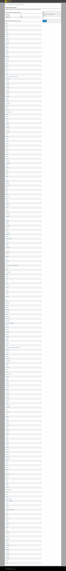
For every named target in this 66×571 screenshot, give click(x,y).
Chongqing (8, 103)
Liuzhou (7, 287)
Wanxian (7, 447)
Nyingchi (7, 338)
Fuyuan (7, 145)
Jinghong (7, 236)
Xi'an (7, 478)
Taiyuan (7, 420)
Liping (7, 283)
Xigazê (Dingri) (8, 489)
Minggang (7, 312)
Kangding (7, 252)
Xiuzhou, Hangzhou (9, 500)
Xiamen (7, 483)
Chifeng (7, 98)
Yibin (7, 516)
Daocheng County (9, 112)
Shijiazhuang (8, 405)
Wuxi (7, 471)
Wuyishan (7, 474)
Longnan (7, 289)
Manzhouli (7, 303)
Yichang (7, 518)
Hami (7, 178)
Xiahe (7, 480)
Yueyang (7, 534)
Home (6, 569)
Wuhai (7, 460)
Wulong (7, 467)
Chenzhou (7, 96)
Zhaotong (7, 551)
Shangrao (7, 385)
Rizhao (7, 371)
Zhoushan (7, 558)
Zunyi (7, 562)
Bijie (6, 69)
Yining (7, 527)
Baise (7, 45)
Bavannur (7, 56)
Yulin (7, 536)
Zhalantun (7, 543)
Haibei (7, 172)
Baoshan (7, 52)
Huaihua (7, 212)
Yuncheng (7, 538)
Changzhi (7, 85)
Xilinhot (7, 491)
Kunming (7, 260)
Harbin (7, 187)
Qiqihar (7, 365)
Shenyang (7, 396)
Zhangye (7, 547)
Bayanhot (7, 58)
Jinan (7, 229)
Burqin (7, 74)
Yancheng (7, 507)
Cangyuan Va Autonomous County (12, 76)
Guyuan (7, 169)
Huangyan (7, 216)
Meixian (7, 305)
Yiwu (7, 529)
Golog (7, 158)
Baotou (7, 54)
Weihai (7, 451)
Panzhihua (8, 343)
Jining (7, 240)
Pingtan (7, 345)
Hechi (7, 189)
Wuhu (7, 465)
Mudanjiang (8, 316)
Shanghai (7, 383)
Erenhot (7, 136)
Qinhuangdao (8, 360)
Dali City (7, 105)
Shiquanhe (8, 407)
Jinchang (7, 232)
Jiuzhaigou (8, 247)
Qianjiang (7, 349)
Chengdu (7, 94)
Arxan (7, 38)
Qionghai (7, 363)
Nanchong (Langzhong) (10, 323)
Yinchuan (7, 523)
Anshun (7, 36)
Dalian (7, 107)
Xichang (7, 487)
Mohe (7, 314)
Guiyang (7, 167)
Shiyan (7, 409)
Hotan (7, 207)
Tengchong (8, 425)
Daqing (7, 114)
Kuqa (7, 263)
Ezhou (7, 138)
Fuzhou (7, 149)
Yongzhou (7, 531)
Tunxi (7, 436)
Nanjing (7, 325)
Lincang (7, 276)
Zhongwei (7, 556)
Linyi (6, 280)
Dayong (7, 118)
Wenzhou (7, 456)
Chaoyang (7, 89)
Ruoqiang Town (8, 374)
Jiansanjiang (8, 225)
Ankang (7, 29)
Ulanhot (7, 440)
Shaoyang (7, 394)
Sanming (7, 376)
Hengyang (7, 196)
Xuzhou (7, 503)
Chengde (7, 92)
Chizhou (7, 101)
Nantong (7, 329)
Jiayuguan (7, 227)
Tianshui (7, 429)
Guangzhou (8, 163)
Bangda (7, 49)
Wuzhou (7, 476)
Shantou (7, 389)
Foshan (7, 141)
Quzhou (7, 369)
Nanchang (7, 318)
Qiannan (7, 352)
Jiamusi (7, 223)
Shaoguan (7, 391)
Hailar (7, 176)
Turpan (7, 438)
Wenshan (7, 454)
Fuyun (7, 147)
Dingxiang (7, 125)
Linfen (7, 278)
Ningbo (7, 334)
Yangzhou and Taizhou (10, 509)
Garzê (7, 154)
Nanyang (7, 331)
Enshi (7, 134)
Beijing (7, 65)
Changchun (8, 78)
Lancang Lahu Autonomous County (12, 265)
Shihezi (7, 403)
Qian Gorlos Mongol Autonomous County (13, 347)
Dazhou (7, 121)
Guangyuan (8, 160)
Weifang (7, 449)
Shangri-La (8, 387)
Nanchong (7, 320)
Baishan (7, 47)
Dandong (7, 109)
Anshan (7, 34)
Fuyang (7, 143)
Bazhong (7, 61)
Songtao (7, 416)
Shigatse (7, 400)
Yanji (7, 511)
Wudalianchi (8, 458)
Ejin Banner (8, 132)
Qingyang (7, 358)
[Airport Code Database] (33, 1)
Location (44, 15)
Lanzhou (7, 267)
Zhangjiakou (8, 545)
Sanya (7, 378)
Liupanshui (8, 285)
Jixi (6, 249)
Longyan (7, 292)
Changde (7, 81)
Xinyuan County (8, 498)
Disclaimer (15, 569)
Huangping (8, 214)
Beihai (7, 63)
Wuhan (7, 463)
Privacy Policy (10, 569)
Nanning (7, 327)
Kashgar (7, 256)
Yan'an (7, 505)
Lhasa (7, 269)
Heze (7, 198)
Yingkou (7, 525)
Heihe (7, 194)
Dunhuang (7, 129)
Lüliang (7, 294)
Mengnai (7, 307)
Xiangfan (7, 485)
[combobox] (52, 18)
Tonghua (7, 431)
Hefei (7, 192)
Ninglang (7, 336)
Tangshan (7, 423)
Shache (7, 380)
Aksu (7, 25)
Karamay (7, 254)
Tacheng (7, 418)
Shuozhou (7, 411)
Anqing (7, 32)
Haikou (7, 174)
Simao (7, 414)
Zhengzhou (8, 554)
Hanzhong (7, 185)
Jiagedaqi (7, 220)
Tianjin (7, 427)
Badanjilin (7, 41)
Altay (7, 27)
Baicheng (7, 43)
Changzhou (8, 87)
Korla (7, 258)
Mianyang (7, 309)
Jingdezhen (8, 234)
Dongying (7, 127)
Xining (7, 496)
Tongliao (7, 434)
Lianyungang (8, 272)
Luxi (6, 298)
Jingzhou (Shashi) (9, 238)
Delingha (7, 123)
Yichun (7, 520)
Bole (6, 72)
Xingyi (7, 494)
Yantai (7, 514)
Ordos (7, 340)
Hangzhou (7, 183)
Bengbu (7, 67)
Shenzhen (7, 398)
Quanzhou (7, 367)
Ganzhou (7, 152)
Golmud (7, 156)
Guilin (7, 165)
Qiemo (7, 354)
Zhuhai (7, 560)
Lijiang (7, 274)
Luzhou (7, 300)
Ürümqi (7, 445)
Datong (7, 116)
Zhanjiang (7, 549)
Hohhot (7, 200)
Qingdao (7, 356)
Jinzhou (7, 243)
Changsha (7, 83)
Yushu (7, 540)
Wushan (7, 469)
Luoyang (7, 296)
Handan (7, 180)
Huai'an (7, 209)
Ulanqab (7, 443)
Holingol (7, 203)
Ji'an (6, 218)
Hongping (7, 205)
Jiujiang (7, 245)
